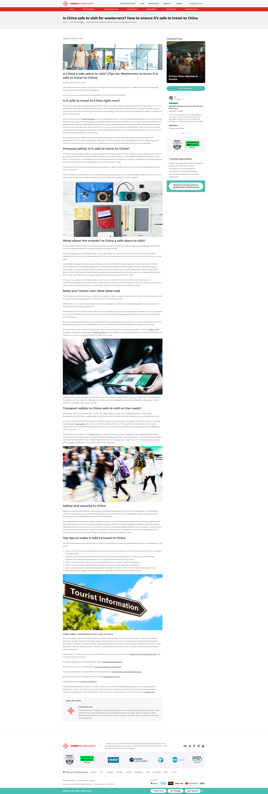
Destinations (151, 9)
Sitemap (92, 780)
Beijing (93, 772)
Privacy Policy (82, 780)
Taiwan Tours (171, 9)
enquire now (149, 692)
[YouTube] (203, 746)
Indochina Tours (191, 9)
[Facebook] (194, 746)
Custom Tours (132, 9)
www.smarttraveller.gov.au (112, 662)
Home (71, 9)
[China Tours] (78, 3)
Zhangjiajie (138, 772)
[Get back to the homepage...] (79, 746)
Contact (179, 3)
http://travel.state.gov (88, 682)
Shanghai (109, 772)
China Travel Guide (127, 3)
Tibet (147, 772)
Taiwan (128, 772)
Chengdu (120, 772)
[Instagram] (198, 746)
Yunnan (174, 772)
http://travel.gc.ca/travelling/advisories (126, 672)
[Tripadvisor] (177, 145)
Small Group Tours (111, 9)
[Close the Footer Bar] (202, 790)
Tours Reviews (153, 3)
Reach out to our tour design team (143, 654)
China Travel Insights (76, 22)
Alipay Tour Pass (99, 332)
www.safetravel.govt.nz (111, 677)
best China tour (89, 119)
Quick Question (192, 791)
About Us (166, 3)
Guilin (166, 772)
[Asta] (178, 760)
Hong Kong (156, 772)
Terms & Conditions (69, 780)
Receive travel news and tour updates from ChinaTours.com (186, 186)
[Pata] (197, 760)
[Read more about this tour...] (186, 62)
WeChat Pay (154, 329)
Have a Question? (186, 88)
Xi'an (101, 772)
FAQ (142, 3)
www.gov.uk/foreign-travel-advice (108, 667)
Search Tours (195, 3)
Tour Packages (88, 9)
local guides (80, 424)
